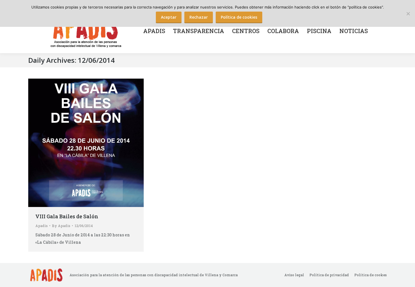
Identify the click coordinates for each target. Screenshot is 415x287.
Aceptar (168, 17)
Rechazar (198, 17)
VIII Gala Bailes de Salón (66, 216)
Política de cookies (239, 17)
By (61, 225)
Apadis (41, 225)
